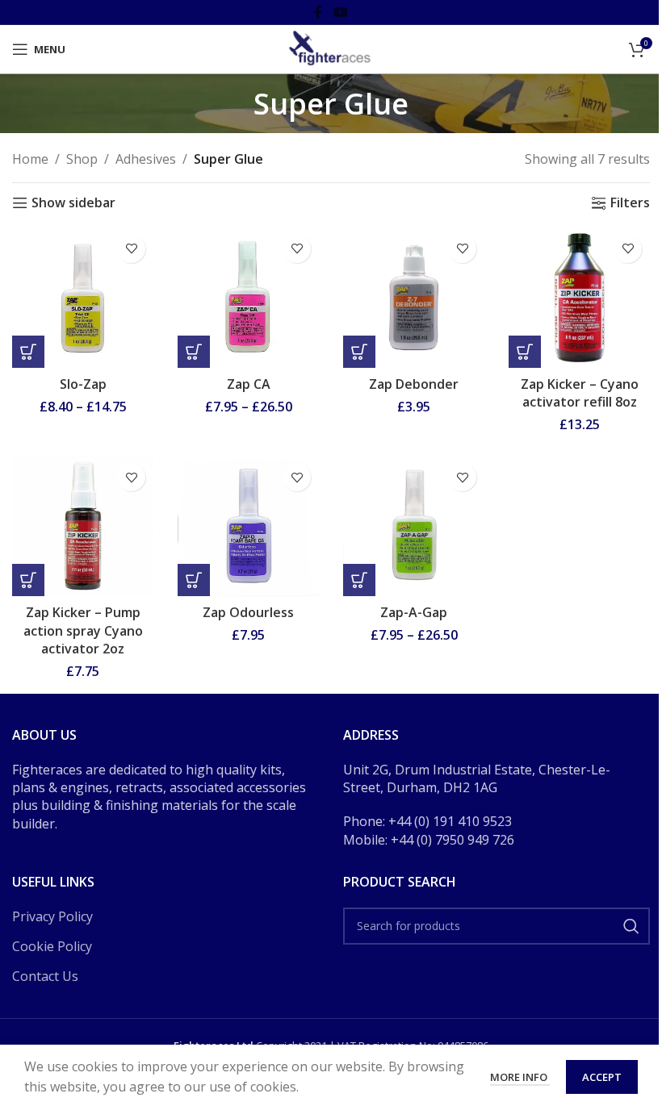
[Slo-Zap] (82, 297)
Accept (602, 1077)
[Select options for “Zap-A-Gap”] (359, 580)
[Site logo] (331, 47)
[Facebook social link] (318, 12)
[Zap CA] (248, 297)
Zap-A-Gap (413, 612)
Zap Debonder (414, 384)
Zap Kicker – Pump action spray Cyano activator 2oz (83, 630)
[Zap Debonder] (413, 297)
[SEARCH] (631, 926)
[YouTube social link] (340, 12)
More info (520, 1077)
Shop (82, 159)
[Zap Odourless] (248, 525)
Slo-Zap (83, 384)
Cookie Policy (52, 946)
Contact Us (45, 976)
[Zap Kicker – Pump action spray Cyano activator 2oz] (82, 525)
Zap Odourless (248, 612)
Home (30, 159)
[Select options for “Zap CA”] (194, 352)
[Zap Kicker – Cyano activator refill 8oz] (579, 297)
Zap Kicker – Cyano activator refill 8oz (580, 393)
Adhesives (145, 159)
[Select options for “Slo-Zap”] (28, 352)
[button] (359, 352)
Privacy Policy (52, 916)
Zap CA (248, 384)
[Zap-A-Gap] (413, 525)
